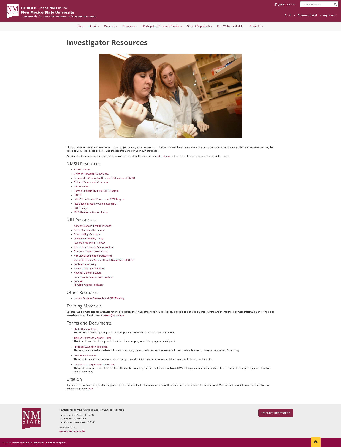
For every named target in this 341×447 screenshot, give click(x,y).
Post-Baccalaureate (85, 355)
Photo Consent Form (85, 329)
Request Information (275, 413)
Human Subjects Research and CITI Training (99, 298)
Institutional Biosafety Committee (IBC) (95, 203)
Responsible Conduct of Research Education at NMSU (104, 178)
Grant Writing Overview (87, 234)
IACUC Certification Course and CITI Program (99, 199)
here (90, 388)
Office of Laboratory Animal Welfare (94, 247)
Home (81, 26)
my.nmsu (330, 15)
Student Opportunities (199, 26)
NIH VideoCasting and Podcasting (93, 255)
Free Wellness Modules (231, 26)
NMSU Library (82, 169)
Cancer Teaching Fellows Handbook (94, 364)
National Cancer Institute (87, 272)
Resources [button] (129, 26)
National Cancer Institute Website (92, 225)
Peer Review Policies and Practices (93, 277)
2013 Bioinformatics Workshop (91, 212)
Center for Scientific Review (89, 230)
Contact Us (256, 26)
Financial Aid (307, 15)
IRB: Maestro (81, 186)
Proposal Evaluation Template (90, 346)
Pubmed (78, 281)
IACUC (77, 195)
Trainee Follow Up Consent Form (92, 337)
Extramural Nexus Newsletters (91, 251)
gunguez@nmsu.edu (72, 431)
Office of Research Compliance (91, 173)
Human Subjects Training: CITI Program (96, 190)
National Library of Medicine (89, 268)
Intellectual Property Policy (88, 238)
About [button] (93, 26)
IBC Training (81, 207)
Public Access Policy (85, 264)
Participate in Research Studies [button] (161, 26)
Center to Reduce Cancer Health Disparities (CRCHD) (104, 259)
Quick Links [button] (285, 4)
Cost (288, 15)
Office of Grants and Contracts (91, 182)
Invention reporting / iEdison (89, 242)
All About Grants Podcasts (88, 284)
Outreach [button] (110, 26)
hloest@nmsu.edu (113, 315)
